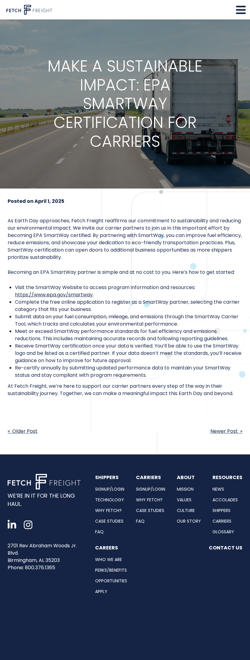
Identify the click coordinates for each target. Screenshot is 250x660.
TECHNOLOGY (109, 500)
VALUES (184, 500)
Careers (106, 547)
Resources (227, 477)
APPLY (101, 591)
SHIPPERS (221, 510)
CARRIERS (221, 521)
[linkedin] (12, 525)
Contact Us (225, 547)
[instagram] (28, 525)
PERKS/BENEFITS (111, 570)
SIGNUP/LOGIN (109, 489)
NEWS (218, 489)
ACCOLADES (225, 500)
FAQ (99, 532)
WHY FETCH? (108, 510)
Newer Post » (226, 431)
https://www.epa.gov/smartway (54, 294)
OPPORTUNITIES (111, 581)
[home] (45, 483)
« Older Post (23, 431)
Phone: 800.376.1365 (31, 567)
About (186, 477)
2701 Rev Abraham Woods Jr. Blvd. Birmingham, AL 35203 (42, 553)
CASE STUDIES (109, 521)
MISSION (185, 489)
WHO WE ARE (108, 559)
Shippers (107, 477)
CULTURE (186, 510)
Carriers (148, 477)
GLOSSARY (223, 532)
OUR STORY (189, 521)
